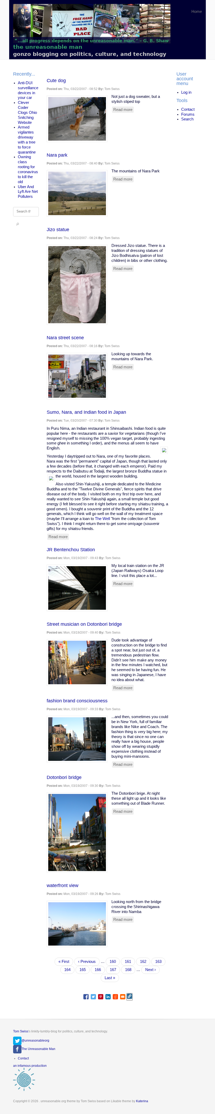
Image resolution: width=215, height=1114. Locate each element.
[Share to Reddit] (115, 996)
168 (129, 970)
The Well (102, 519)
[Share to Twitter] (93, 996)
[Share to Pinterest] (100, 996)
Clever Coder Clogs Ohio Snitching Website (27, 112)
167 (114, 970)
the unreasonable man (47, 47)
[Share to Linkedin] (108, 996)
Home (196, 11)
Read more (123, 110)
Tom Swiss (20, 1031)
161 (129, 961)
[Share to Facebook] (86, 996)
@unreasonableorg (35, 1040)
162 (144, 961)
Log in (186, 92)
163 (159, 961)
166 (99, 970)
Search (187, 119)
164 (69, 971)
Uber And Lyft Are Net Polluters (28, 192)
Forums (188, 114)
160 (114, 961)
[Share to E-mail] (122, 996)
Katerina (142, 1101)
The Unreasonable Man (38, 1049)
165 (83, 970)
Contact (188, 109)
